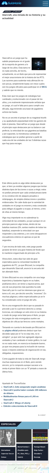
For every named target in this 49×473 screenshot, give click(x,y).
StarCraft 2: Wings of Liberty (17, 403)
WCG (44, 87)
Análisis (17, 11)
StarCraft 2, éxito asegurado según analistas (25, 387)
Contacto (45, 468)
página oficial (11, 330)
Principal (8, 11)
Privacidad (33, 468)
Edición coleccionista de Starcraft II (20, 406)
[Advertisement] (24, 38)
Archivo (21, 468)
